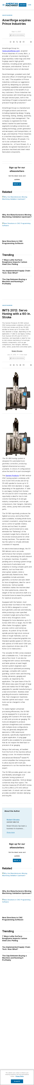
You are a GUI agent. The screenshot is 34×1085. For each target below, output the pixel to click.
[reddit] (20, 42)
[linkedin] (14, 42)
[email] (23, 42)
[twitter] (17, 42)
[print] (31, 42)
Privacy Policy (20, 1076)
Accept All (17, 1081)
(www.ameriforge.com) (11, 51)
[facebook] (10, 42)
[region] (17, 1077)
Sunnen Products (12, 475)
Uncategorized (7, 15)
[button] (3, 5)
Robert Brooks (17, 351)
